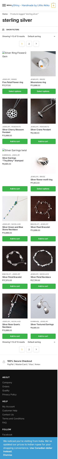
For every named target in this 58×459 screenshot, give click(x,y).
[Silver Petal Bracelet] (15, 258)
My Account (8, 406)
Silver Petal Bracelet (12, 277)
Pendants (16, 127)
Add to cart (15, 141)
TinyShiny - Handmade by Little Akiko (29, 5)
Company (7, 382)
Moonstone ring (38, 82)
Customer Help (9, 410)
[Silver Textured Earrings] (43, 306)
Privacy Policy (9, 394)
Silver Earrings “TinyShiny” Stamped (12, 159)
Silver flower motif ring (41, 179)
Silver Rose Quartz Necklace (11, 325)
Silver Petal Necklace (41, 277)
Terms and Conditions (13, 418)
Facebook (7, 434)
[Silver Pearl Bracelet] (43, 208)
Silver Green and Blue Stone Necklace (12, 228)
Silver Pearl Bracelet (40, 227)
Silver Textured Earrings (42, 324)
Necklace (16, 224)
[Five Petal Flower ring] (15, 63)
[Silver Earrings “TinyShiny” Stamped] (15, 150)
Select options (15, 91)
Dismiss (7, 454)
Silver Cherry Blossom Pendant (13, 130)
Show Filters (12, 30)
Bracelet (35, 224)
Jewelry (6, 79)
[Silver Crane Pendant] (43, 111)
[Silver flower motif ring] (43, 161)
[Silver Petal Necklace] (43, 258)
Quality (5, 390)
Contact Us (8, 414)
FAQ (4, 422)
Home (5, 14)
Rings (14, 79)
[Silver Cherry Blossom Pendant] (15, 111)
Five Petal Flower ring (12, 82)
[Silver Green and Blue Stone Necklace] (15, 208)
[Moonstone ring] (43, 63)
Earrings (6, 155)
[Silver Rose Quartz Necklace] (15, 306)
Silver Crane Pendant (41, 129)
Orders (5, 386)
